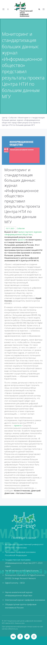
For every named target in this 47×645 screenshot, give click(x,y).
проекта (21, 239)
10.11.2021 (10, 228)
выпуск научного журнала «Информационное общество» (22, 233)
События (21, 228)
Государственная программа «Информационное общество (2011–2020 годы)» (23, 562)
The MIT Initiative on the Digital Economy (22, 570)
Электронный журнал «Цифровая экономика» (25, 600)
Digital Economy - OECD (15, 583)
